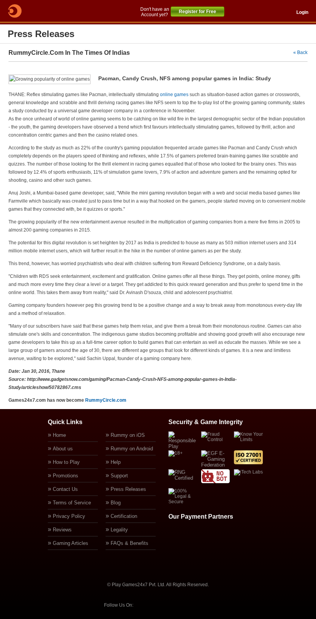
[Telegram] (206, 604)
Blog (116, 503)
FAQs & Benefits (129, 543)
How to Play (66, 462)
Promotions (65, 476)
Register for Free (197, 11)
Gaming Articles (70, 543)
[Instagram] (185, 604)
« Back (300, 52)
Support (119, 476)
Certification (124, 516)
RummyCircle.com (105, 400)
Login (302, 12)
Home (59, 435)
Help (116, 462)
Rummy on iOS (128, 435)
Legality (119, 530)
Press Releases (128, 489)
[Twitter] (164, 604)
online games (174, 94)
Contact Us (65, 489)
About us (63, 449)
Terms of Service (72, 503)
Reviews (62, 530)
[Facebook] (144, 604)
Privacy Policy (69, 516)
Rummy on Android (132, 449)
